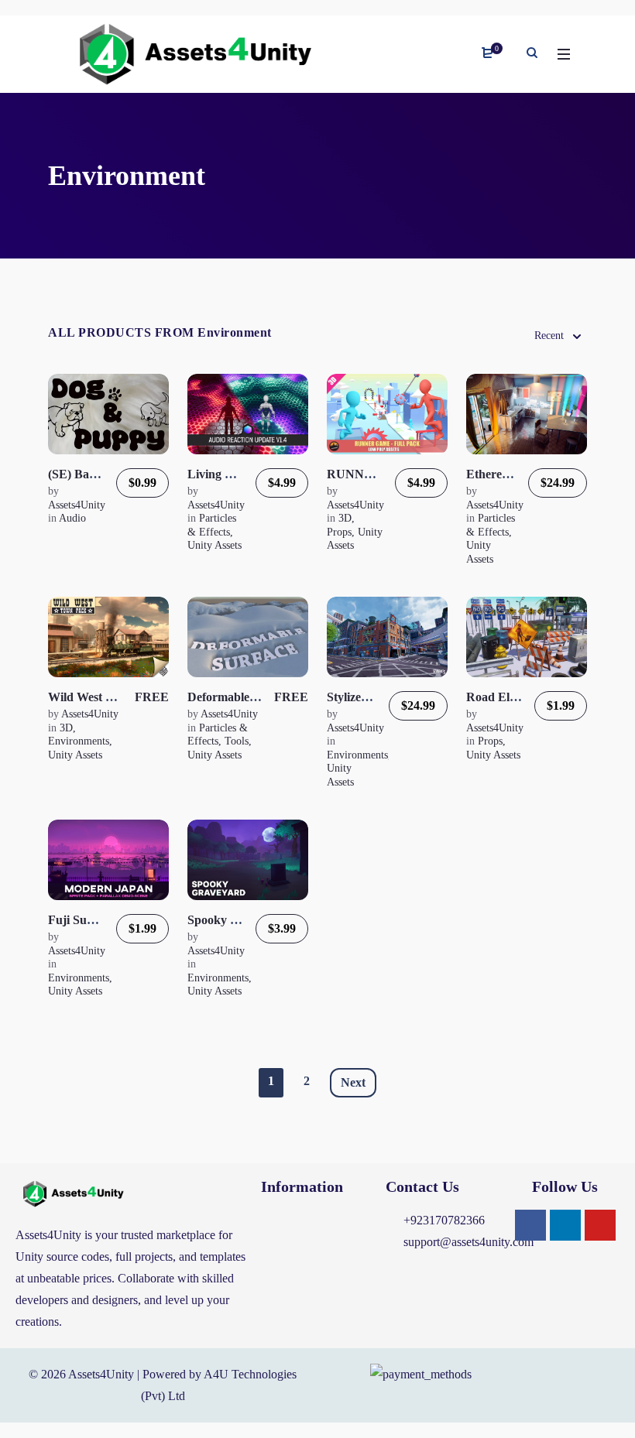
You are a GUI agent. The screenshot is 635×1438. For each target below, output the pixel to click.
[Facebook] (530, 1225)
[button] (316, 1224)
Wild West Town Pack (106, 697)
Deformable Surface (240, 697)
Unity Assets (214, 545)
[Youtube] (600, 1225)
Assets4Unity (76, 505)
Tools (237, 741)
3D (345, 518)
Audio (72, 518)
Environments (78, 741)
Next (353, 1082)
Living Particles (228, 474)
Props (339, 532)
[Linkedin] (565, 1225)
